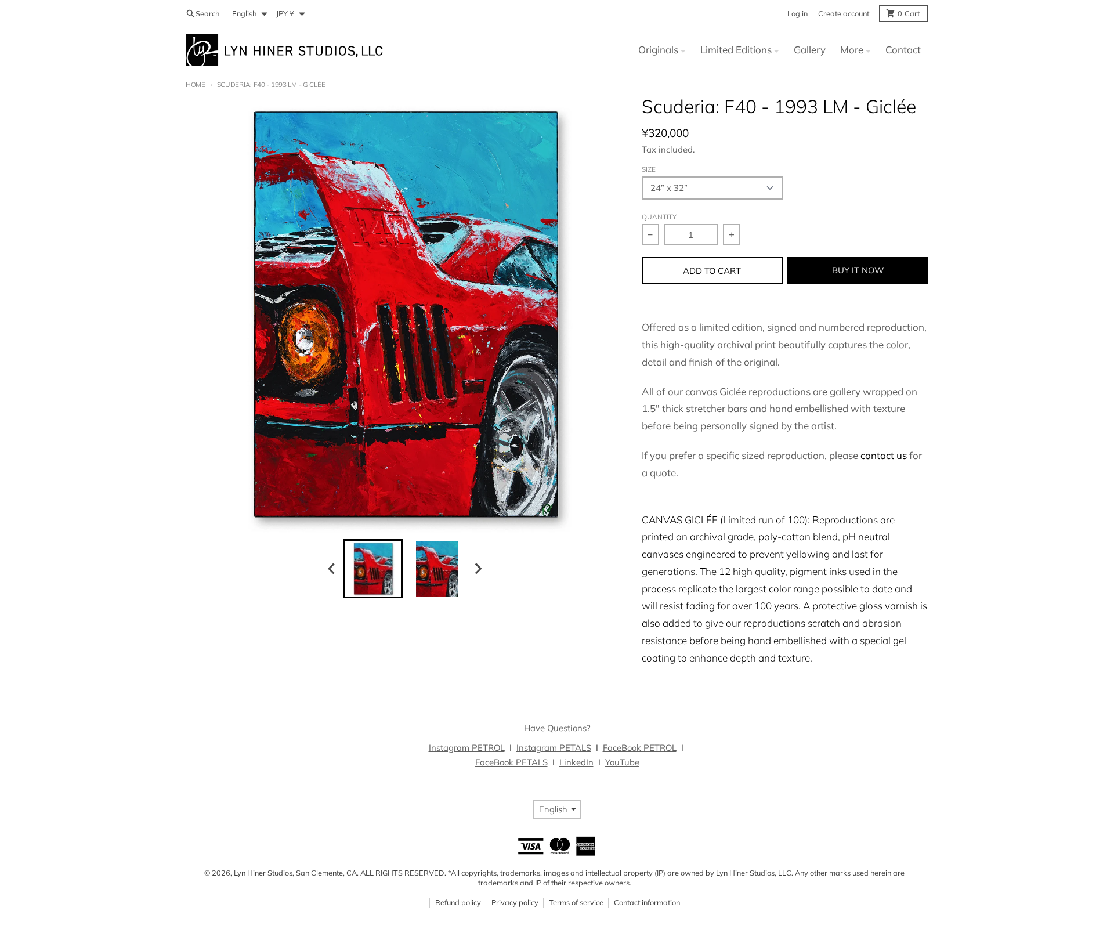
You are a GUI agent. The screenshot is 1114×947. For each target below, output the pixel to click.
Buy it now (858, 270)
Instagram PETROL (467, 747)
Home (195, 84)
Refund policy (458, 902)
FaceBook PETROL (640, 747)
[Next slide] (478, 568)
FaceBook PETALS (511, 762)
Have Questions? (557, 727)
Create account (843, 13)
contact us (883, 455)
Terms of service (576, 902)
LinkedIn (576, 762)
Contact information (647, 902)
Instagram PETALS (553, 747)
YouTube (622, 762)
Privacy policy (514, 902)
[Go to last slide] (332, 568)
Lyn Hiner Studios (263, 872)
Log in (797, 13)
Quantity (659, 216)
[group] (373, 568)
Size (649, 169)
